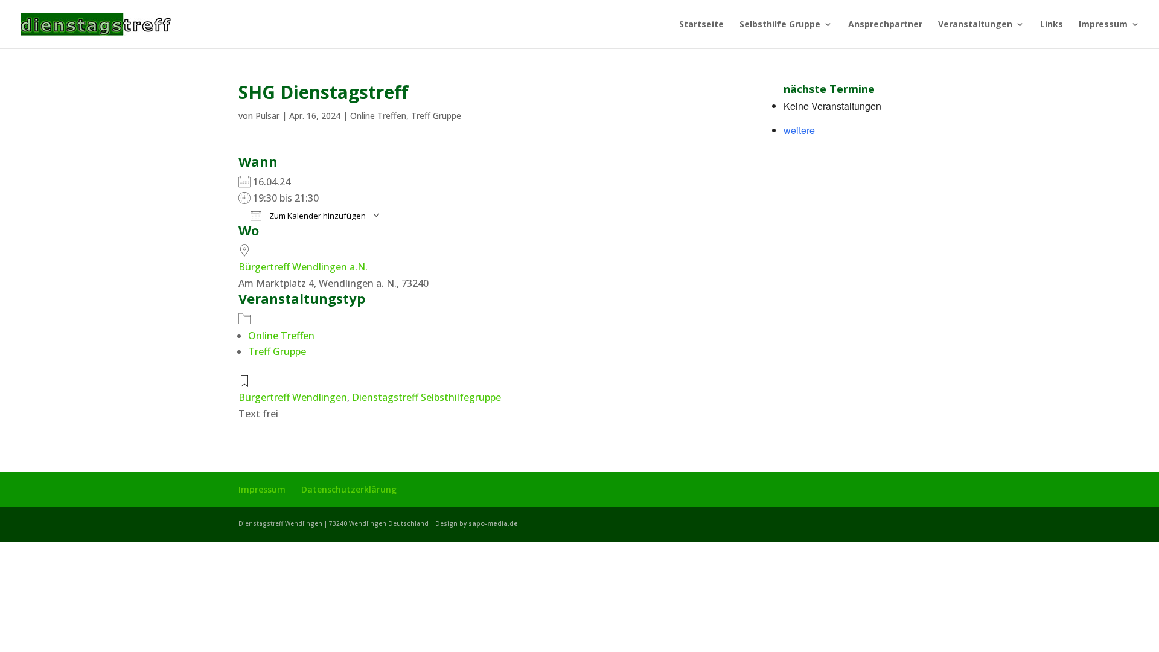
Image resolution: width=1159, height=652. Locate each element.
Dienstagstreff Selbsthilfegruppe (426, 397)
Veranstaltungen (975, 25)
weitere (799, 130)
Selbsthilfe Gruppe (779, 25)
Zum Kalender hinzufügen (316, 215)
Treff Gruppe (436, 115)
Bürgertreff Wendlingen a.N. (303, 266)
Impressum (1103, 25)
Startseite (701, 25)
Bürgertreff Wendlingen (292, 397)
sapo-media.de (493, 523)
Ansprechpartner (885, 25)
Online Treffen (378, 115)
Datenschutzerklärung (349, 489)
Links (1051, 25)
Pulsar (267, 115)
